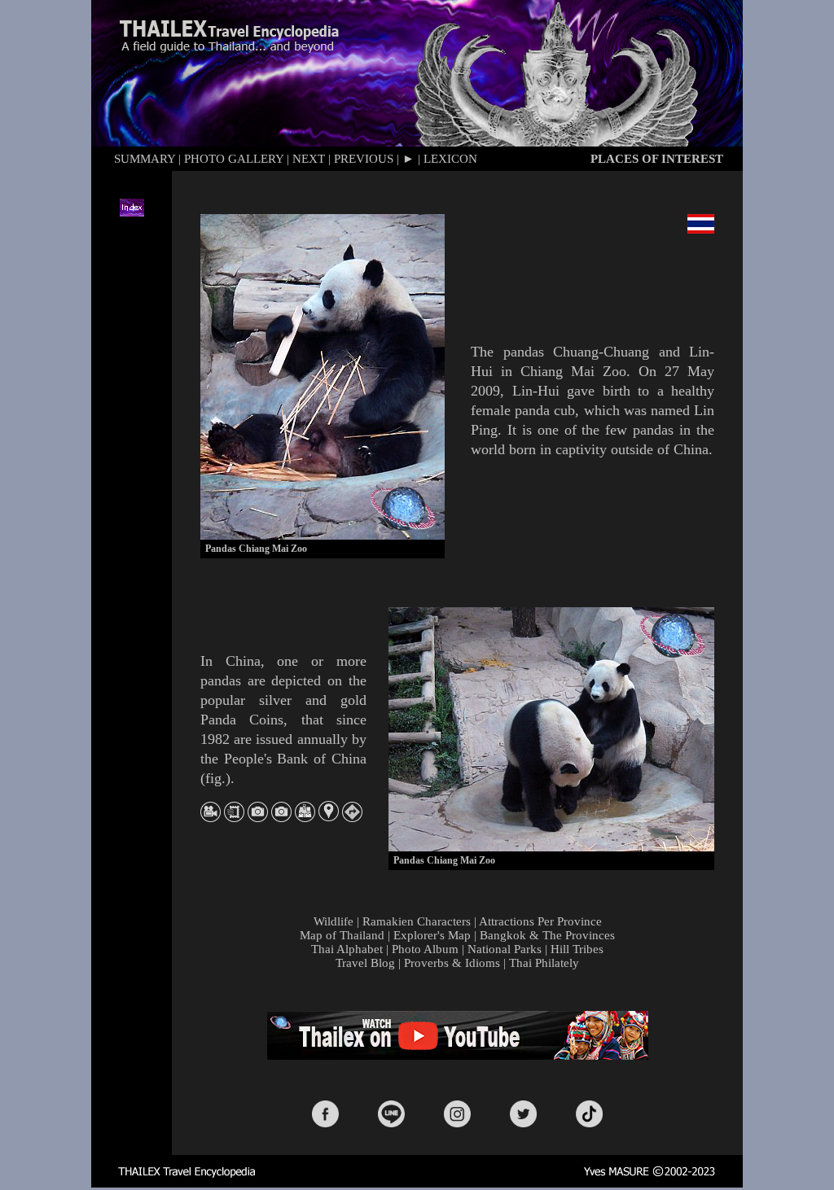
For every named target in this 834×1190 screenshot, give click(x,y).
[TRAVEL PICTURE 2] (281, 818)
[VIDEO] (210, 818)
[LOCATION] (328, 817)
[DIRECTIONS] (352, 818)
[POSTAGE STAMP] (234, 818)
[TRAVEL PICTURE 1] (258, 818)
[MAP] (305, 818)
